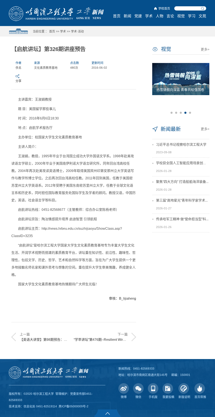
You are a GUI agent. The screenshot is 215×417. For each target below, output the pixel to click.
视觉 (181, 16)
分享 (18, 81)
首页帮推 (200, 397)
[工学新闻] (56, 13)
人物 (159, 16)
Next (204, 88)
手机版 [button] (153, 397)
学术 (149, 16)
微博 (124, 397)
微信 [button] (138, 397)
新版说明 (184, 397)
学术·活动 (77, 31)
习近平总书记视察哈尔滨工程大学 (181, 144)
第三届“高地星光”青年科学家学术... (182, 200)
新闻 (127, 16)
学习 (191, 16)
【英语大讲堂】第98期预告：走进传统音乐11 (53, 339)
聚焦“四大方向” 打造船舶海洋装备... (182, 182)
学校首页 (164, 8)
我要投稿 (168, 397)
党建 (138, 16)
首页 (117, 16)
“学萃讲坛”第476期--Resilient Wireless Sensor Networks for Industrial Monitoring (133, 339)
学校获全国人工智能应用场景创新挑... (184, 163)
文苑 (202, 16)
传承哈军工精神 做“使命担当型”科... (182, 219)
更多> (205, 49)
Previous (157, 88)
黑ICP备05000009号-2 (73, 406)
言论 (170, 16)
